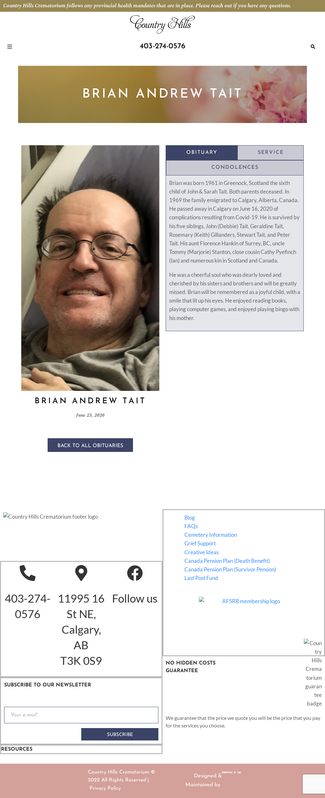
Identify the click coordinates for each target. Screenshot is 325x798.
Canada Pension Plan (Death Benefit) (227, 560)
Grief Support (200, 543)
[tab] (201, 152)
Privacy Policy (105, 788)
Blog (189, 517)
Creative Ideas (201, 552)
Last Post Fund (201, 578)
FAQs (191, 526)
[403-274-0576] (28, 573)
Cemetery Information (210, 534)
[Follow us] (135, 573)
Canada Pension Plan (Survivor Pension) (230, 569)
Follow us (134, 598)
